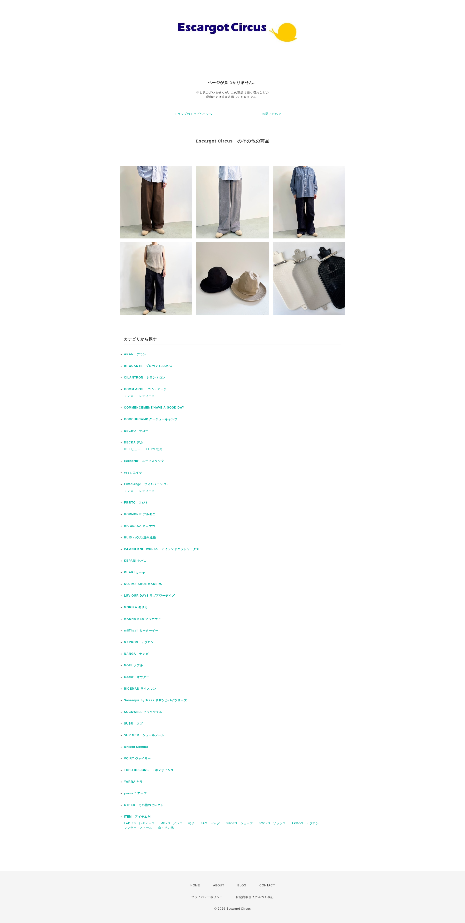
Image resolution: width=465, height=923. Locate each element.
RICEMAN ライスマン (140, 688)
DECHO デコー (136, 431)
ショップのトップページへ (193, 114)
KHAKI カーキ (134, 572)
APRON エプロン (305, 823)
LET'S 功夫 (154, 449)
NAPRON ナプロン (139, 642)
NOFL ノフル (133, 665)
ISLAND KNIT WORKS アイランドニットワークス (161, 549)
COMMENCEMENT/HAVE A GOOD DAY (154, 407)
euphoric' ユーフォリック (144, 461)
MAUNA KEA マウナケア (142, 619)
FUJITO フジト (136, 502)
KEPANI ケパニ (135, 560)
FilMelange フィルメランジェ (147, 484)
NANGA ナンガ (136, 653)
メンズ (128, 396)
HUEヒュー (132, 449)
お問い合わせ (271, 114)
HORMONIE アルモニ (139, 514)
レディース (147, 396)
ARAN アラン (135, 354)
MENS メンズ (172, 823)
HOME (195, 885)
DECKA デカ (133, 442)
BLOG (241, 885)
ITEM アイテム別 (137, 816)
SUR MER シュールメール (144, 735)
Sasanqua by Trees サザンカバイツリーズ (155, 700)
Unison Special (136, 747)
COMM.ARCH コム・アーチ (145, 389)
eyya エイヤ (133, 472)
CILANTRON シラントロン (144, 377)
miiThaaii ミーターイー (141, 630)
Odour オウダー (136, 677)
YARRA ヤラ (133, 781)
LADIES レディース (139, 823)
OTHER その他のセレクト (144, 805)
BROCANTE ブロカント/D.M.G (148, 366)
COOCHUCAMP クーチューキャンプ (151, 419)
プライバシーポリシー (207, 897)
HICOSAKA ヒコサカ (139, 526)
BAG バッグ (210, 823)
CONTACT (267, 885)
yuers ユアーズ (135, 793)
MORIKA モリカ (136, 607)
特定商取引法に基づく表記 (255, 897)
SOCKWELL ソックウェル (143, 712)
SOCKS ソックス (272, 823)
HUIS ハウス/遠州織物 (140, 537)
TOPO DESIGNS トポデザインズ (149, 770)
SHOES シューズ (239, 823)
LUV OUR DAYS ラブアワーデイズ (149, 595)
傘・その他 (166, 827)
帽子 (191, 823)
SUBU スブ (133, 723)
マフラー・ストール (138, 827)
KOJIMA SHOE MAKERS (143, 584)
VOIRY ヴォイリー (137, 758)
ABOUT (218, 885)
